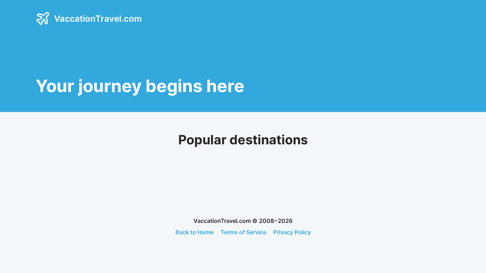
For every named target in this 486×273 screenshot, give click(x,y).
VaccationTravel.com (98, 19)
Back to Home (194, 232)
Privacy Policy (292, 232)
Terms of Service (243, 232)
